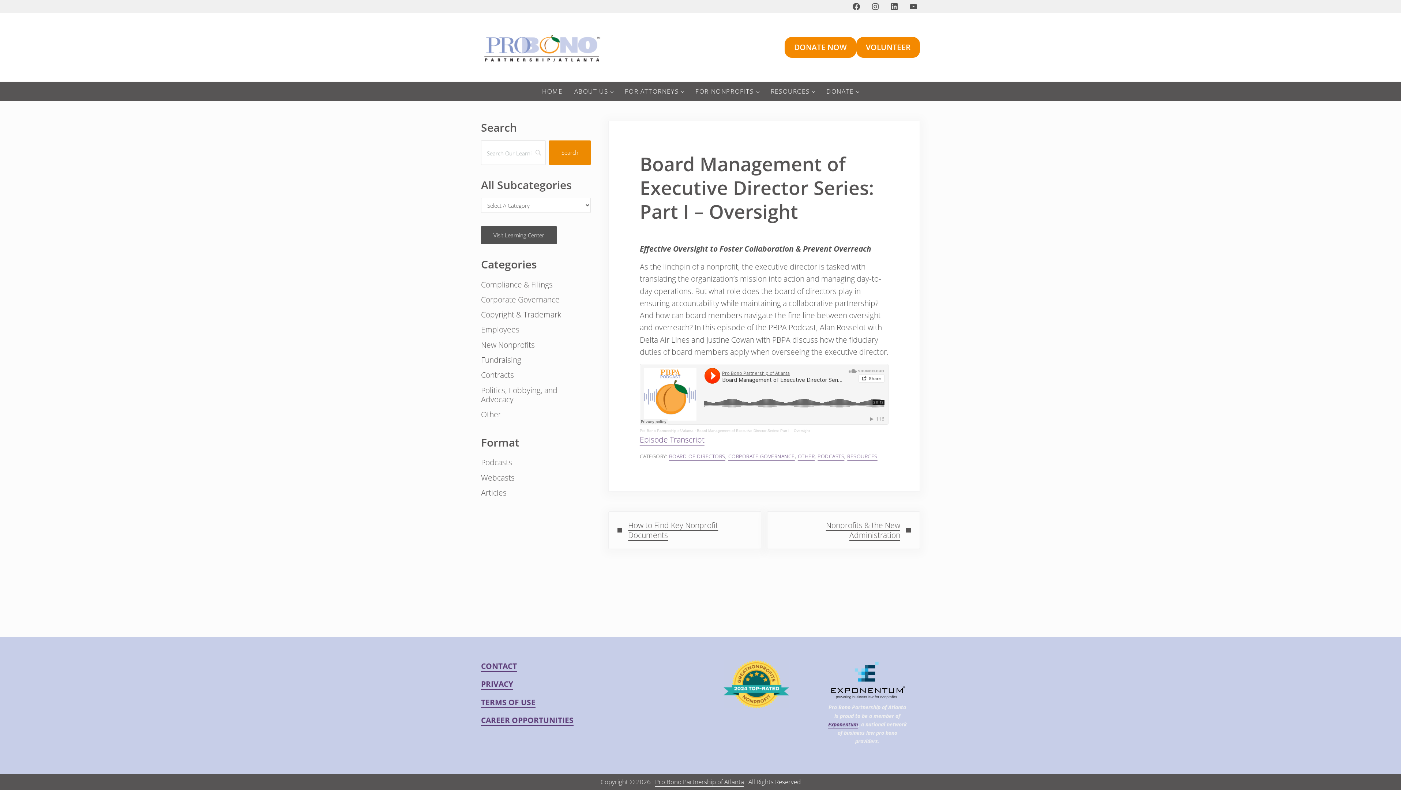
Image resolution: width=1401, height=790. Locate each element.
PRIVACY (497, 684)
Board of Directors (697, 456)
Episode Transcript (672, 439)
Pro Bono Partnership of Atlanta (667, 431)
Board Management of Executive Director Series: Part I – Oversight (753, 431)
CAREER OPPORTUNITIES (527, 720)
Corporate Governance (761, 456)
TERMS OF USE (508, 702)
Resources (862, 456)
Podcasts (831, 456)
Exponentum (843, 724)
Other (806, 456)
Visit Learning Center (518, 235)
